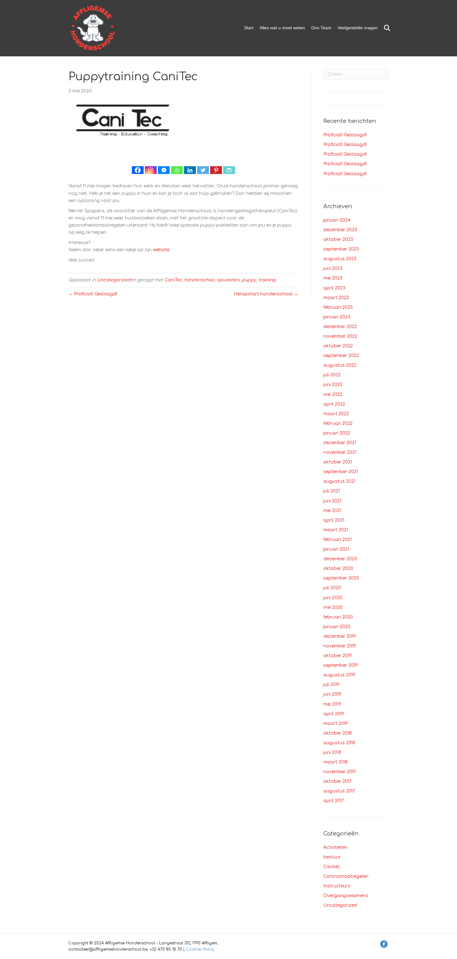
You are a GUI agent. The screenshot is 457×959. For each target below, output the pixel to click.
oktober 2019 (337, 655)
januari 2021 (336, 549)
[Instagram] (151, 170)
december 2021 (339, 442)
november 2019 (339, 646)
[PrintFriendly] (229, 170)
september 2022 (341, 355)
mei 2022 (332, 394)
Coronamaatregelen (345, 876)
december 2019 (339, 636)
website (161, 249)
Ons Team (321, 27)
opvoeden (228, 280)
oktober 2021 (337, 462)
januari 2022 (336, 433)
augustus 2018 (339, 742)
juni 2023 (333, 268)
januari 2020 (336, 626)
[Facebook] (138, 170)
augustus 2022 (339, 365)
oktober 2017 (337, 781)
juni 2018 (332, 752)
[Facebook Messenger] (164, 170)
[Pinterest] (216, 170)
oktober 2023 (338, 239)
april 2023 (334, 288)
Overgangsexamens (345, 895)
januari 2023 (336, 317)
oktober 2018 (337, 733)
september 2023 (341, 249)
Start (248, 27)
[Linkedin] (190, 170)
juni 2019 (332, 694)
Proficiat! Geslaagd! (345, 135)
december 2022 (340, 326)
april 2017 (333, 800)
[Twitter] (203, 170)
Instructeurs (336, 886)
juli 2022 (332, 375)
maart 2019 (335, 723)
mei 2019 (332, 704)
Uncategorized (113, 280)
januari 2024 (336, 220)
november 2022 (340, 336)
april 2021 (333, 520)
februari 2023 (338, 307)
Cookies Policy (200, 949)
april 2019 (333, 714)
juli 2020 (332, 587)
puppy (249, 280)
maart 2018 (335, 762)
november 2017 (339, 771)
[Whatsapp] (177, 170)
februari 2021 (337, 539)
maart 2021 (335, 530)
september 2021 (340, 471)
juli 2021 (331, 491)
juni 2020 (333, 597)
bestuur (332, 857)
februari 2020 (338, 617)
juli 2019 (331, 684)
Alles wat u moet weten (282, 27)
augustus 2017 (339, 791)
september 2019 (340, 665)
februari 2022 (338, 423)
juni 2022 (332, 384)
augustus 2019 (339, 675)
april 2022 (334, 404)
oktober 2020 (338, 568)
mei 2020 (333, 607)
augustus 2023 (340, 258)
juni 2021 (332, 501)
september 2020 (341, 578)
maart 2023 (336, 297)
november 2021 (339, 452)
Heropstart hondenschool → (266, 294)
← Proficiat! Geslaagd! (92, 294)
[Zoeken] (385, 28)
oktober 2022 (338, 346)
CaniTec (173, 280)
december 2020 (340, 559)
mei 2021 (332, 510)
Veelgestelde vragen (358, 27)
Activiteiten (335, 847)
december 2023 (340, 230)
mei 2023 (333, 278)
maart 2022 (336, 413)
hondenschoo (199, 280)
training (266, 280)
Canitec (331, 866)
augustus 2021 (339, 481)
